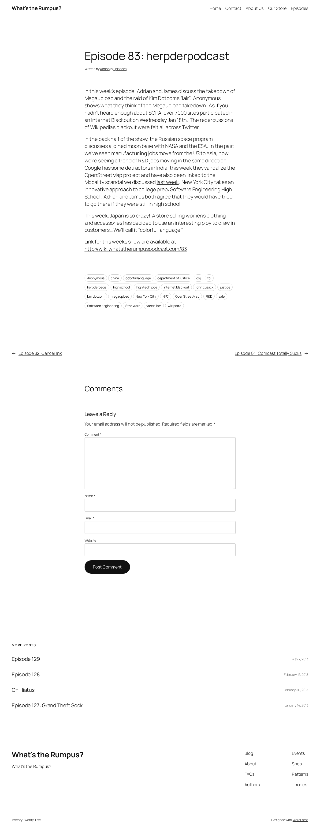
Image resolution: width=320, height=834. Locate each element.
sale (222, 296)
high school (121, 287)
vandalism (153, 305)
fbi (209, 278)
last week (168, 182)
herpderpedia (97, 287)
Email (89, 518)
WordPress (300, 820)
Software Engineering (103, 305)
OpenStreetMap (187, 296)
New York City (146, 296)
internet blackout (176, 287)
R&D (209, 296)
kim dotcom (95, 296)
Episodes (120, 69)
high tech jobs (146, 287)
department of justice (173, 278)
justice (225, 287)
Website (90, 540)
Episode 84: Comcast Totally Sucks (268, 353)
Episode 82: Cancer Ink (40, 353)
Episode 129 (26, 659)
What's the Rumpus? (36, 8)
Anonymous (95, 278)
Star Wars (132, 305)
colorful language (138, 278)
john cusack (204, 287)
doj (198, 278)
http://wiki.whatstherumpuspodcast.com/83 (136, 248)
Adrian (104, 69)
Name (90, 496)
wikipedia (174, 305)
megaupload (120, 296)
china (115, 278)
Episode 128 (26, 674)
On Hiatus (23, 690)
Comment (93, 434)
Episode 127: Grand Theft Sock (47, 705)
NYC (166, 296)
